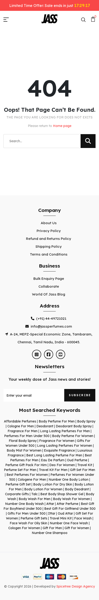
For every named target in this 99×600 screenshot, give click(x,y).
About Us (49, 223)
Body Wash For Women (71, 499)
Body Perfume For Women (72, 436)
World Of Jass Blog (48, 294)
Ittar (51, 513)
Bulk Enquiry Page (48, 278)
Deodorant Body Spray (74, 426)
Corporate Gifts (17, 494)
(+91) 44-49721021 (51, 318)
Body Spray (86, 421)
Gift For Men (52, 528)
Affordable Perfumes (20, 421)
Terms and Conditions (48, 254)
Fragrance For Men (23, 431)
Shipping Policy (48, 246)
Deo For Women (62, 465)
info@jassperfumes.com (51, 326)
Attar (50, 504)
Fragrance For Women (56, 441)
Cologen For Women (24, 528)
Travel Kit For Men (53, 470)
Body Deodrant (77, 489)
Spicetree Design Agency (75, 586)
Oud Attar (65, 513)
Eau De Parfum (52, 460)
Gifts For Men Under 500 (27, 513)
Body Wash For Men (34, 499)
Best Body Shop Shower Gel (61, 494)
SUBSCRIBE (80, 395)
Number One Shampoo (49, 533)
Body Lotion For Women (43, 489)
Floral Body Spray (23, 441)
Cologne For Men (20, 426)
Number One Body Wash (24, 504)
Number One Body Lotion (68, 479)
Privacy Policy (49, 231)
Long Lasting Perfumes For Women (64, 445)
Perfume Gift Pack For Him (26, 465)
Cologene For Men (32, 479)
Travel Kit (84, 465)
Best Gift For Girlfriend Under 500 (70, 509)
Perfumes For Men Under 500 (27, 436)
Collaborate (48, 286)
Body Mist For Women (24, 450)
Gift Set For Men (82, 470)
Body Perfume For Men (57, 421)
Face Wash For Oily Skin (28, 523)
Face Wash (83, 518)
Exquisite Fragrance (59, 450)
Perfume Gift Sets (33, 518)
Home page (62, 126)
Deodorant (44, 426)
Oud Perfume (77, 460)
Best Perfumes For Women (27, 475)
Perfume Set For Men (20, 470)
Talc (34, 494)
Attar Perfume (67, 504)
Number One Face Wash (69, 523)
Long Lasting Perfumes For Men (65, 431)
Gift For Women (76, 528)
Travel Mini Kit (61, 518)
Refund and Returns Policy (48, 238)
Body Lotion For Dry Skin (52, 484)
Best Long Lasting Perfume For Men (54, 455)
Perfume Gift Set (18, 484)
